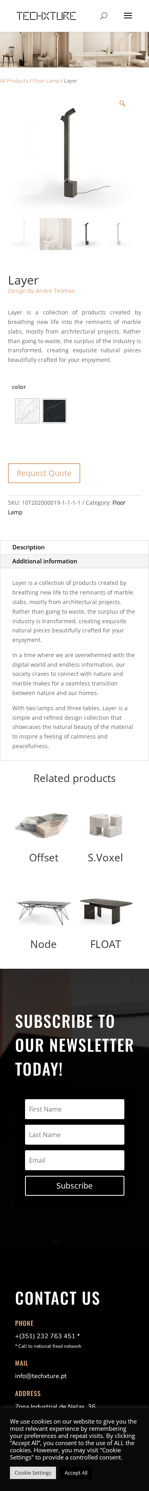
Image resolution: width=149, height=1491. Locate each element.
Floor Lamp (46, 80)
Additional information (44, 561)
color (19, 387)
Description (28, 547)
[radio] (27, 411)
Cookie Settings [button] (33, 1472)
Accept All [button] (76, 1472)
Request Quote (44, 473)
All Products (14, 80)
